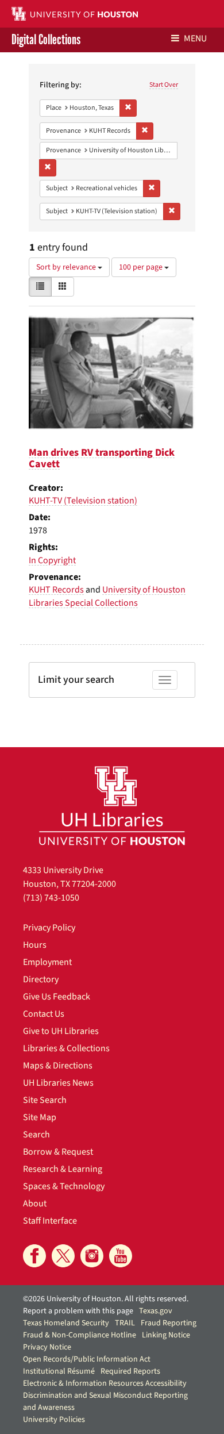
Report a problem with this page (78, 1311)
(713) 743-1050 (51, 897)
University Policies (54, 1419)
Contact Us (43, 1014)
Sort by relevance (67, 267)
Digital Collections (45, 40)
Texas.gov (155, 1311)
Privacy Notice (47, 1347)
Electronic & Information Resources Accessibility (105, 1383)
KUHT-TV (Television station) (83, 500)
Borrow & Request (58, 1151)
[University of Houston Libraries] (112, 805)
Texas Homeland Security (66, 1323)
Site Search (45, 1100)
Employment (47, 962)
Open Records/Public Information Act (86, 1359)
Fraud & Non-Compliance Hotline (79, 1335)
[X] (63, 1255)
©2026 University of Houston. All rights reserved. (105, 1299)
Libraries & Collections (66, 1048)
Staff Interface (50, 1220)
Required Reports (130, 1371)
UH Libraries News (58, 1083)
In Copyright (52, 560)
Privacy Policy (49, 927)
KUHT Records (56, 589)
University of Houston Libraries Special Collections (107, 596)
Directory (41, 979)
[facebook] (34, 1255)
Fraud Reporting (168, 1323)
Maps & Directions (57, 1065)
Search (36, 1134)
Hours (35, 945)
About (35, 1203)
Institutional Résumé (59, 1371)
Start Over (163, 85)
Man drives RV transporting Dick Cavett (102, 458)
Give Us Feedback (56, 996)
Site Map (39, 1117)
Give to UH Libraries (61, 1031)
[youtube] (120, 1255)
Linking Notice (166, 1335)
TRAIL (125, 1323)
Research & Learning (62, 1169)
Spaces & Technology (64, 1186)
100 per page (141, 267)
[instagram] (91, 1255)
